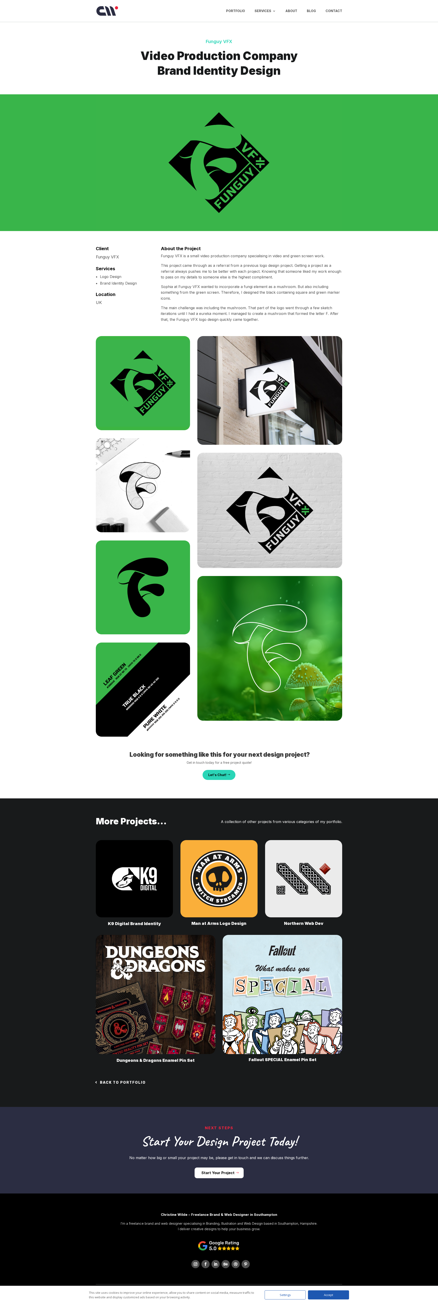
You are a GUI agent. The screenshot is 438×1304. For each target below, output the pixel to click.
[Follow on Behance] (226, 1264)
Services (263, 11)
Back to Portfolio (123, 1082)
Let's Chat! (217, 775)
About (291, 11)
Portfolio (235, 11)
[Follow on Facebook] (205, 1264)
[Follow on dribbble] (236, 1264)
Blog (311, 11)
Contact (334, 11)
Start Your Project (218, 1172)
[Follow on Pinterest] (246, 1264)
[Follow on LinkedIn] (215, 1264)
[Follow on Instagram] (195, 1264)
